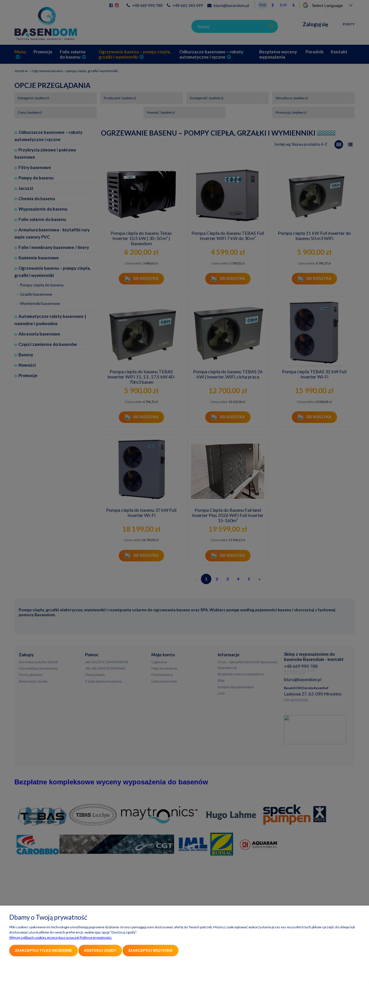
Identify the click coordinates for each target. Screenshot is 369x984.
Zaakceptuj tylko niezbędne (43, 951)
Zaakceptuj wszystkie (150, 951)
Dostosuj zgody (100, 951)
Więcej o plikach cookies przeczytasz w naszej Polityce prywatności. (60, 937)
